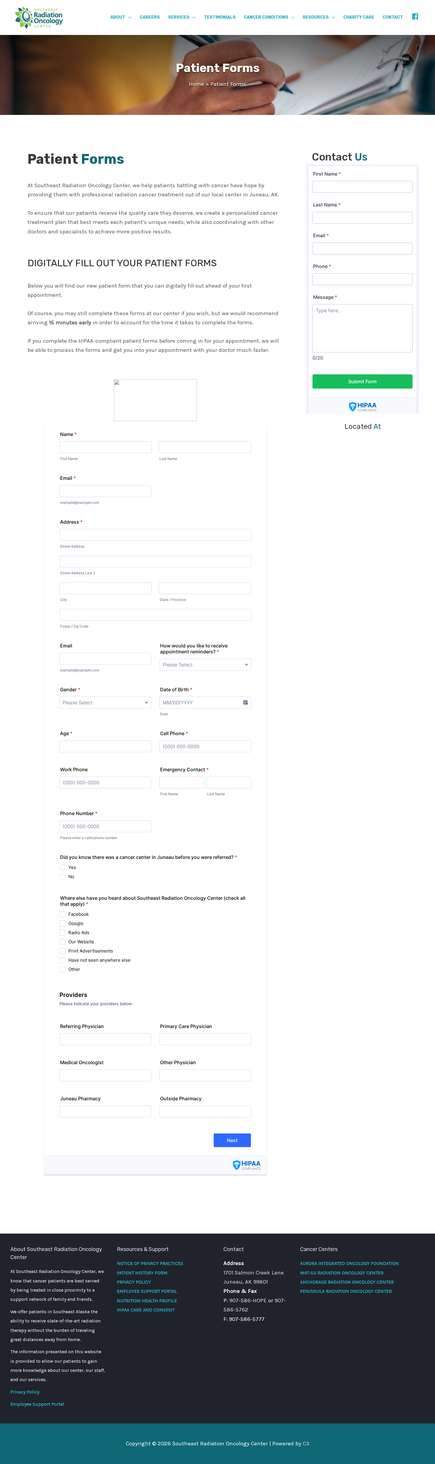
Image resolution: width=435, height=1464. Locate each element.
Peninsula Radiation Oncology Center (346, 1291)
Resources (316, 17)
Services (178, 17)
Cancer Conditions (266, 17)
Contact (393, 17)
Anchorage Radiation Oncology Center (347, 1282)
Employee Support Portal (37, 1404)
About (117, 17)
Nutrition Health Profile (147, 1300)
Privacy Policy (24, 1392)
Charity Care (358, 17)
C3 (306, 1443)
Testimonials (220, 17)
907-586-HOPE (248, 1300)
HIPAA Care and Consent (145, 1310)
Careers (150, 17)
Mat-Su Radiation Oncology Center (342, 1273)
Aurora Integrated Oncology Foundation (349, 1263)
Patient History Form (142, 1273)
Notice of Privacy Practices (150, 1263)
